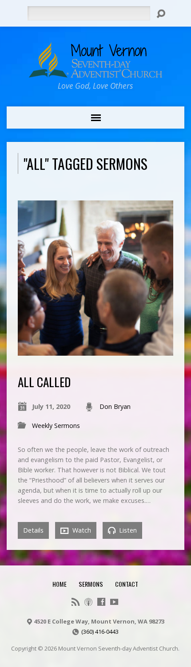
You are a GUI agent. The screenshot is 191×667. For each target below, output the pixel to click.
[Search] (160, 13)
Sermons (91, 584)
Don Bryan (115, 406)
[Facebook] (101, 602)
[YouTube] (114, 602)
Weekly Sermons (56, 425)
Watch (81, 530)
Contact (126, 584)
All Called (44, 382)
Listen (127, 530)
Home (59, 584)
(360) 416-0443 (100, 632)
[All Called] (95, 350)
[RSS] (76, 602)
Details (33, 530)
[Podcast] (88, 602)
